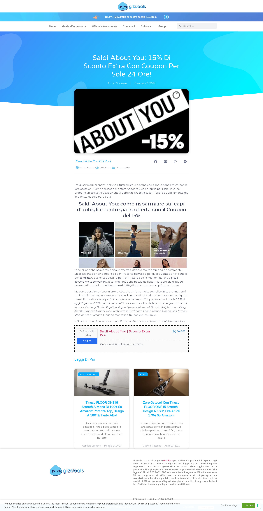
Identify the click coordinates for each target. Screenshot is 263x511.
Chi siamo (146, 26)
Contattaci (129, 26)
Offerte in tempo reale (104, 26)
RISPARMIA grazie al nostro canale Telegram (131, 17)
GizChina (168, 460)
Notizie (83, 168)
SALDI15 (180, 331)
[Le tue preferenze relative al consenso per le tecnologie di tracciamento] (258, 506)
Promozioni (91, 168)
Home (52, 26)
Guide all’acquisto (72, 26)
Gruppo (162, 26)
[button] (155, 161)
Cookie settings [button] (229, 505)
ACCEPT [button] (250, 505)
